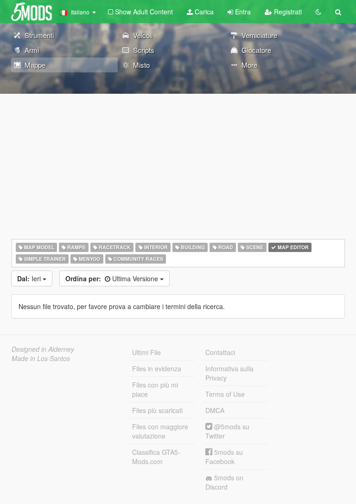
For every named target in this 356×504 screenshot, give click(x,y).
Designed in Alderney (43, 349)
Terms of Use (225, 394)
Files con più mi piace (155, 389)
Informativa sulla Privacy (229, 373)
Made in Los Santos (41, 358)
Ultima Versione (112, 278)
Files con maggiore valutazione (160, 431)
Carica (203, 11)
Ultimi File (146, 352)
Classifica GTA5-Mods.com (156, 456)
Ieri (30, 278)
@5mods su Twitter (227, 431)
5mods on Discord (224, 482)
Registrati (287, 11)
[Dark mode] (318, 11)
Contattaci (220, 352)
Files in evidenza (156, 368)
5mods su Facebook (224, 456)
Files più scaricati (157, 410)
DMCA (214, 410)
